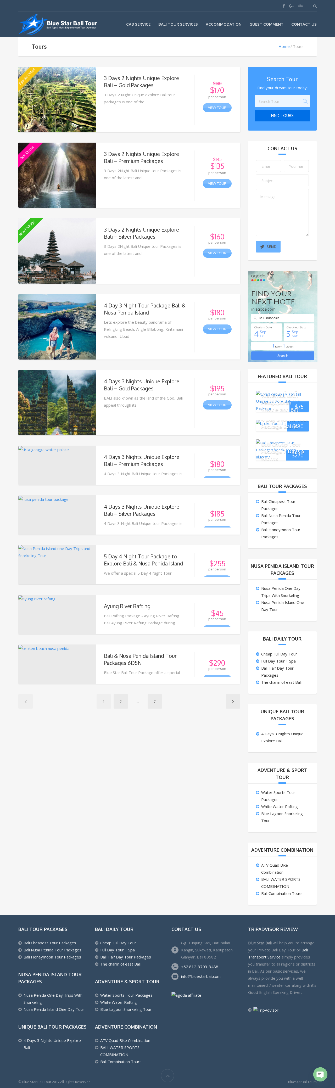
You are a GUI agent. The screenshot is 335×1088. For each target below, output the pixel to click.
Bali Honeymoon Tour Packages (52, 957)
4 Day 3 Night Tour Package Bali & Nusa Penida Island (145, 309)
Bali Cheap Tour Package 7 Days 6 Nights (282, 450)
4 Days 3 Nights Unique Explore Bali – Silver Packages (141, 510)
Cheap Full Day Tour (279, 654)
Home (284, 46)
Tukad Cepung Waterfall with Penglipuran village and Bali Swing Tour (280, 402)
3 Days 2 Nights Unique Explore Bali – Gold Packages (141, 81)
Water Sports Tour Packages (126, 995)
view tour (217, 107)
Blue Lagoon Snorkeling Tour (126, 1009)
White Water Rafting (279, 806)
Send (271, 246)
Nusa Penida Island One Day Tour (54, 1009)
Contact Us (304, 24)
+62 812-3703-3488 (199, 966)
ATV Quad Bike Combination (125, 1040)
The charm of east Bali (281, 682)
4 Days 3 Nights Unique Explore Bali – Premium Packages (141, 460)
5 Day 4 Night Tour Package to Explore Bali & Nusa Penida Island (143, 560)
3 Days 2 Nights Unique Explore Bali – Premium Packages (141, 157)
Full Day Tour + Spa (278, 661)
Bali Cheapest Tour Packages (50, 942)
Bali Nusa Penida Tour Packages (52, 949)
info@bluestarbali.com (201, 976)
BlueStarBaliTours (302, 1081)
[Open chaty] (320, 1074)
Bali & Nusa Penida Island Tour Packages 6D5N (140, 659)
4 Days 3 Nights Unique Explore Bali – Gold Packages (141, 385)
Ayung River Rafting (127, 606)
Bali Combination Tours (282, 893)
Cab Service (138, 24)
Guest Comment (266, 24)
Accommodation (224, 24)
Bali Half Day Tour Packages (125, 957)
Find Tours (282, 115)
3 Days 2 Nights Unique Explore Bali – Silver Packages (141, 233)
